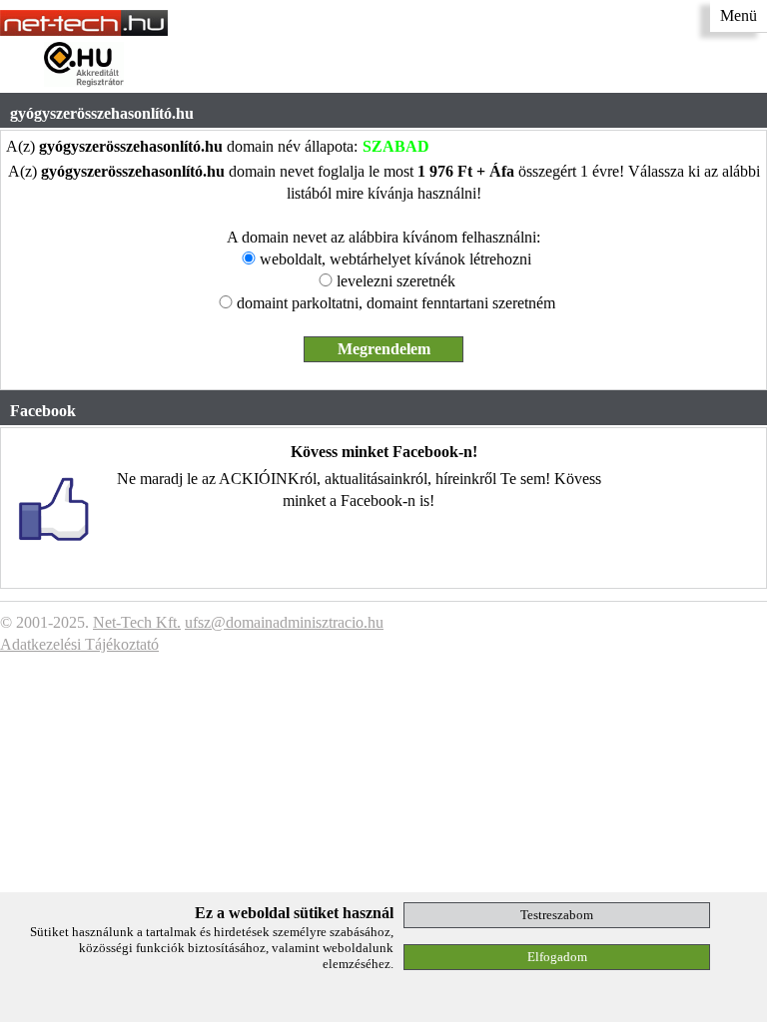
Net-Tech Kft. (137, 622)
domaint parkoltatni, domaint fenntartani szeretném (396, 302)
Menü (738, 15)
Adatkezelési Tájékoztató (79, 644)
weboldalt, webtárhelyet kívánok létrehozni (395, 259)
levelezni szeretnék (396, 280)
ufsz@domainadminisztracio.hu (284, 622)
